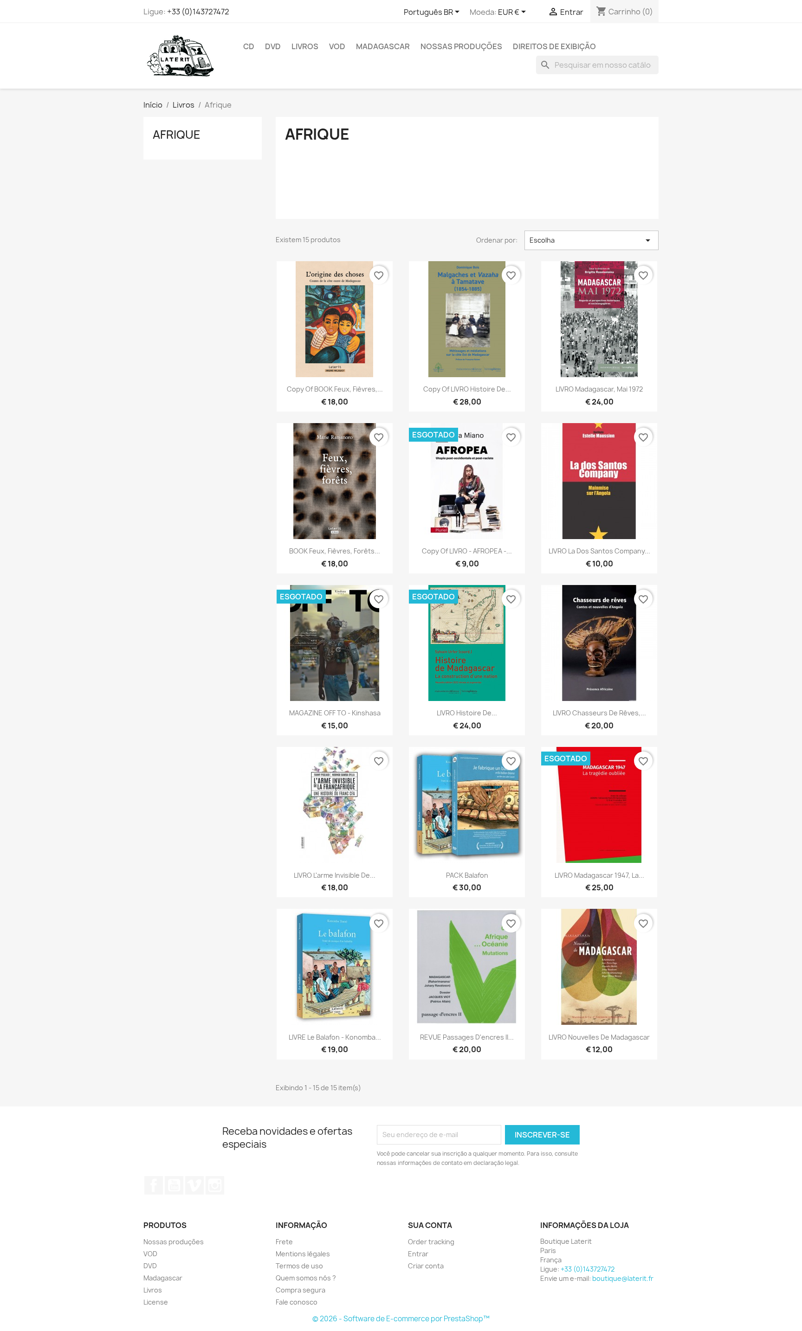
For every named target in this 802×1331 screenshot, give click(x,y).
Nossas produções (461, 46)
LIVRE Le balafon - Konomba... (335, 1037)
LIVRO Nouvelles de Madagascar (599, 1037)
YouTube (174, 1185)
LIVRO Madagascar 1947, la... (599, 875)
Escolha (591, 240)
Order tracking (431, 1241)
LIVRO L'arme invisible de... (334, 875)
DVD (273, 46)
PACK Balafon (467, 875)
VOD (337, 46)
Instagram (215, 1185)
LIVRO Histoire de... (467, 712)
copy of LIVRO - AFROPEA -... (467, 551)
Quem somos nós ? (306, 1277)
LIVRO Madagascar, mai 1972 (599, 389)
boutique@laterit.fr (622, 1278)
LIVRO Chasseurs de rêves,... (599, 712)
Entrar (418, 1253)
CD (248, 46)
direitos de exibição (554, 46)
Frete (284, 1241)
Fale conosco (296, 1302)
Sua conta (430, 1225)
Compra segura (300, 1290)
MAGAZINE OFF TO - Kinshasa (335, 712)
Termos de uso (299, 1265)
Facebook (153, 1185)
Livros (304, 46)
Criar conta (426, 1265)
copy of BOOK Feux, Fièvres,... (335, 389)
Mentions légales (303, 1253)
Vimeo (194, 1185)
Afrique (176, 134)
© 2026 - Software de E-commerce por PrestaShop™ (401, 1319)
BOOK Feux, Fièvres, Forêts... (334, 551)
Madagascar (383, 46)
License (155, 1302)
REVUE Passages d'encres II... (467, 1037)
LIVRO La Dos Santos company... (599, 551)
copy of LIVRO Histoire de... (467, 389)
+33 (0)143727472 (198, 11)
